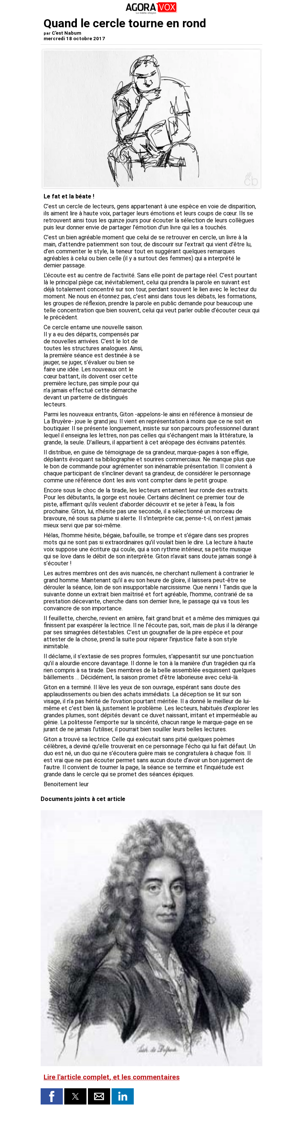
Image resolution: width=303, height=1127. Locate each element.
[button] (52, 1096)
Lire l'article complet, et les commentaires (112, 1077)
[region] (204, 362)
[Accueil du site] (151, 12)
